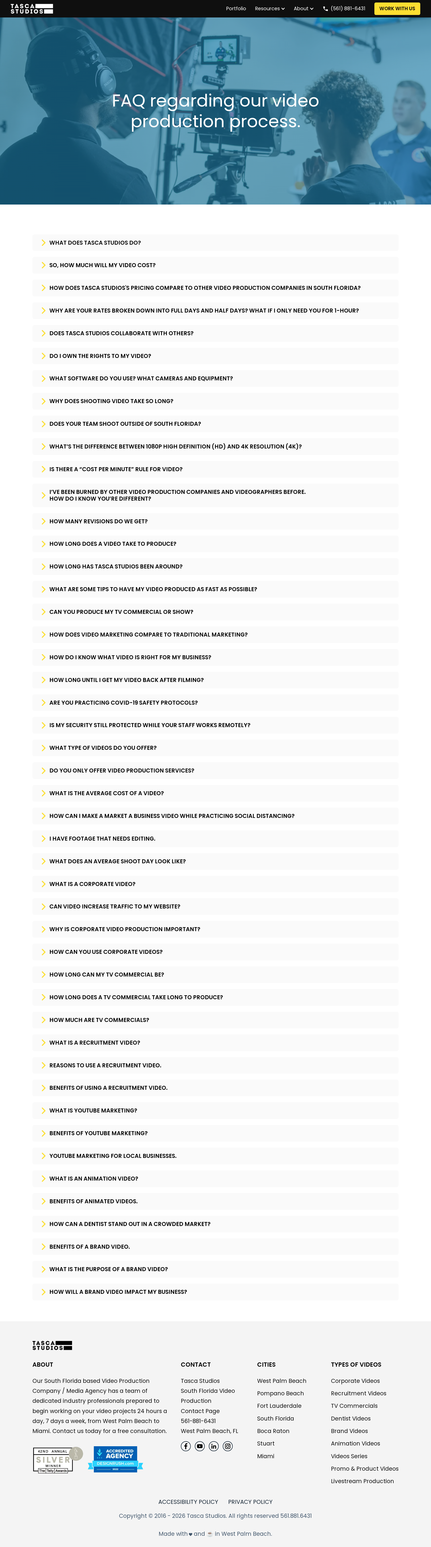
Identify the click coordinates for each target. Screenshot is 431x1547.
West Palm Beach (282, 1381)
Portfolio (236, 8)
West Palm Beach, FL (209, 1431)
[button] (267, 8)
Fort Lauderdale (279, 1406)
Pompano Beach (280, 1393)
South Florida (275, 1419)
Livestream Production (362, 1481)
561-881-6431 (198, 1421)
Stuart (266, 1443)
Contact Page (200, 1411)
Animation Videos (355, 1443)
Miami (265, 1456)
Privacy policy (250, 1502)
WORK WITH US (397, 8)
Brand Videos (349, 1431)
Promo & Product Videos (365, 1469)
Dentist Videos (351, 1419)
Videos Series (349, 1456)
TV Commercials (354, 1406)
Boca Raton (273, 1431)
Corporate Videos (355, 1381)
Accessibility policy (188, 1502)
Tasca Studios (200, 1381)
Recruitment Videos (358, 1393)
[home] (116, 9)
